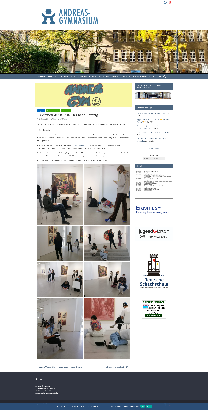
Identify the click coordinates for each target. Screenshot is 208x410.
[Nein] (205, 406)
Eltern (124, 77)
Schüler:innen (107, 77)
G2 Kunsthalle (80, 145)
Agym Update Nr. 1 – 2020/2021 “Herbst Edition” (60, 367)
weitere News (154, 148)
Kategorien (154, 155)
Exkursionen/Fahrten (53, 111)
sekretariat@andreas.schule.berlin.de (47, 393)
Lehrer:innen (141, 77)
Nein (149, 406)
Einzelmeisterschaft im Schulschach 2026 (151, 113)
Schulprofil (66, 77)
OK (142, 406)
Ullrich (54, 119)
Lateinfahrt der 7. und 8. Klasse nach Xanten (152, 132)
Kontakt (158, 77)
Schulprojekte (86, 77)
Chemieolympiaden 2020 (118, 367)
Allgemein (41, 111)
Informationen (45, 77)
